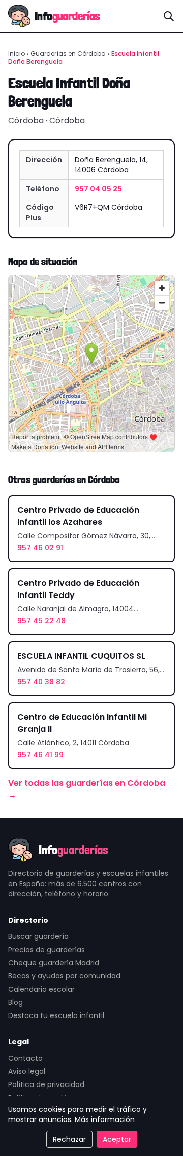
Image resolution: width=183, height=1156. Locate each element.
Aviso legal (26, 1071)
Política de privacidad (46, 1084)
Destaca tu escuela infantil (56, 1015)
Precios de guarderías (46, 949)
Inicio (16, 53)
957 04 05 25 (98, 189)
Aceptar (117, 1139)
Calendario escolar (41, 989)
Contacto (25, 1058)
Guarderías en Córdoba (68, 53)
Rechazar (69, 1139)
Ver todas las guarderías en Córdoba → (86, 789)
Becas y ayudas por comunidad (64, 976)
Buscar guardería (38, 936)
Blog (15, 1002)
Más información (105, 1119)
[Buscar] (169, 16)
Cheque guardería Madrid (53, 963)
